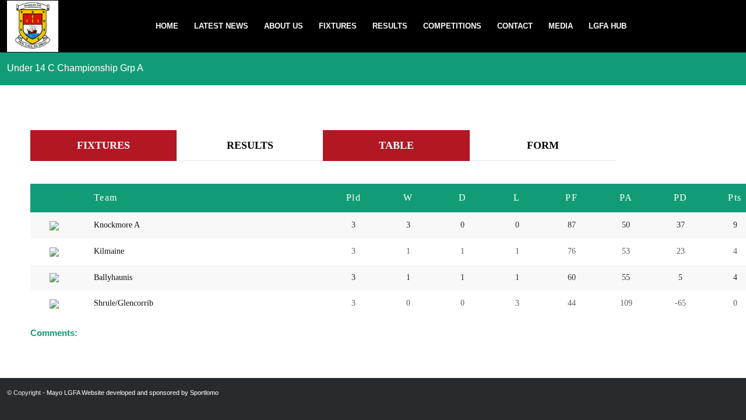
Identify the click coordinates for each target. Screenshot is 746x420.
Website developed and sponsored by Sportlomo (150, 392)
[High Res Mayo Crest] (32, 26)
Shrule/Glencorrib (123, 303)
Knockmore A (117, 224)
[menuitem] (167, 26)
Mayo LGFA (63, 392)
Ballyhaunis (113, 277)
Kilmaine (109, 251)
